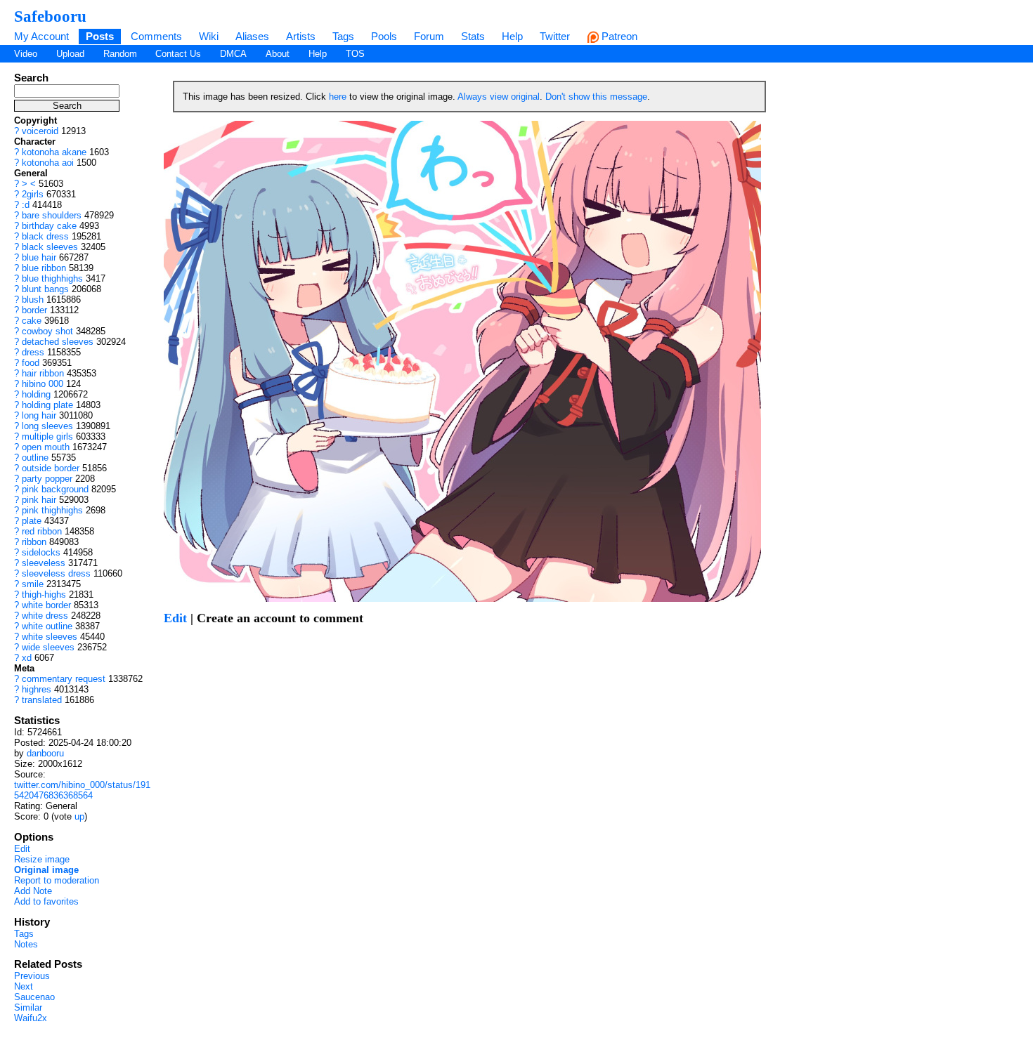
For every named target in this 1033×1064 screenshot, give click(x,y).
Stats (473, 36)
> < (29, 183)
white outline (47, 626)
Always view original (498, 96)
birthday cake (49, 226)
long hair (39, 415)
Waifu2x (30, 1018)
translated (42, 700)
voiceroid (40, 131)
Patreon (618, 36)
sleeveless (43, 563)
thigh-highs (44, 594)
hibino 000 (42, 384)
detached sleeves (57, 341)
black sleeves (50, 247)
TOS (355, 53)
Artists (301, 36)
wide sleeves (48, 647)
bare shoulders (52, 215)
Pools (384, 36)
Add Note (33, 891)
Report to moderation (56, 880)
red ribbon (42, 531)
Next (23, 986)
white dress (45, 615)
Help (512, 36)
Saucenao (34, 997)
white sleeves (49, 636)
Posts (100, 36)
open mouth (46, 447)
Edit (22, 848)
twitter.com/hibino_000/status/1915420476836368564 (82, 790)
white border (46, 605)
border (34, 310)
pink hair (39, 499)
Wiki (209, 36)
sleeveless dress (56, 573)
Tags (343, 36)
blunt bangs (45, 289)
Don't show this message (596, 96)
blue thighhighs (52, 278)
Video (25, 53)
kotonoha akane (54, 152)
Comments (156, 36)
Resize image (42, 859)
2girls (33, 194)
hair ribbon (43, 373)
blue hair (39, 257)
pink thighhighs (52, 510)
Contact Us (178, 53)
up (79, 816)
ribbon (34, 542)
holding (36, 394)
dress (33, 352)
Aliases (252, 36)
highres (36, 689)
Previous (32, 976)
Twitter (555, 36)
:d (26, 204)
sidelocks (41, 552)
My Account (41, 36)
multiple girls (47, 436)
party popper (47, 478)
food (30, 362)
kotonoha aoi (48, 162)
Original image (46, 870)
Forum (429, 36)
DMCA (233, 53)
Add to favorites (46, 901)
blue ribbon (44, 268)
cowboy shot (47, 331)
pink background (55, 489)
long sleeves (47, 426)
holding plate (47, 405)
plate (31, 520)
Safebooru (50, 16)
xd (27, 657)
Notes (26, 944)
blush (33, 299)
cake (31, 320)
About (278, 53)
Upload (70, 53)
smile (33, 584)
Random (120, 53)
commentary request (63, 679)
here (337, 96)
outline (35, 457)
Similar (28, 1007)
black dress (45, 236)
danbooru (45, 753)
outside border (50, 468)
